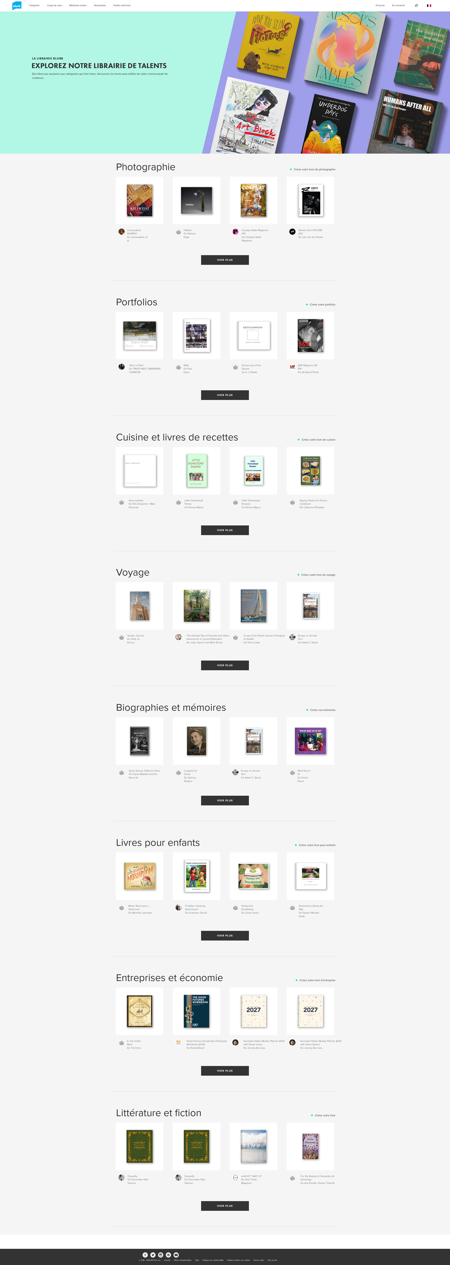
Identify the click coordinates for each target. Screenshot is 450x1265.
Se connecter (398, 5)
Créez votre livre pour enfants (317, 845)
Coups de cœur (54, 5)
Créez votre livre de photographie (314, 169)
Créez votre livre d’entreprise (317, 980)
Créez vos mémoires (322, 710)
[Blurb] (16, 7)
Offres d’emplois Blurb (182, 1260)
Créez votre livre (325, 1115)
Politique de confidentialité (213, 1260)
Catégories (34, 5)
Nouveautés (100, 5)
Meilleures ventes (77, 5)
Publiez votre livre (122, 5)
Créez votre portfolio (322, 304)
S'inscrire (380, 5)
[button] (429, 6)
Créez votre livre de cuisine (318, 439)
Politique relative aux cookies (238, 1260)
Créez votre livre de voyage (318, 575)
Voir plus (225, 259)
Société (167, 1260)
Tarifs (197, 1260)
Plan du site (272, 1260)
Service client (259, 1260)
